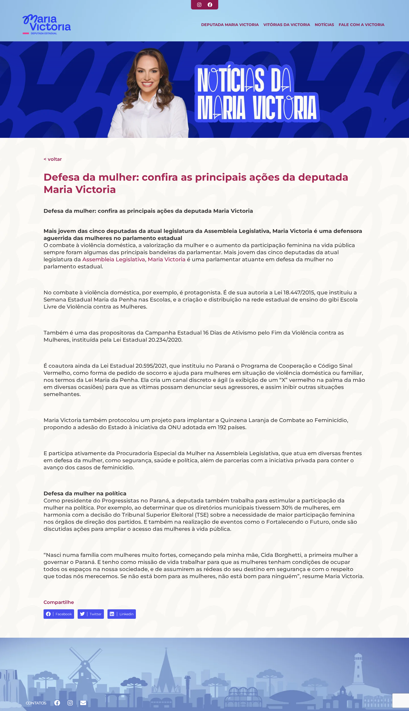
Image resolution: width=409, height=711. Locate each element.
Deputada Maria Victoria (230, 24)
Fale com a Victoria (361, 24)
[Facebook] (210, 4)
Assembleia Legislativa (113, 259)
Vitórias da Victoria (286, 24)
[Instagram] (199, 4)
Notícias (324, 24)
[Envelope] (83, 703)
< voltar (53, 159)
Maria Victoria (167, 259)
